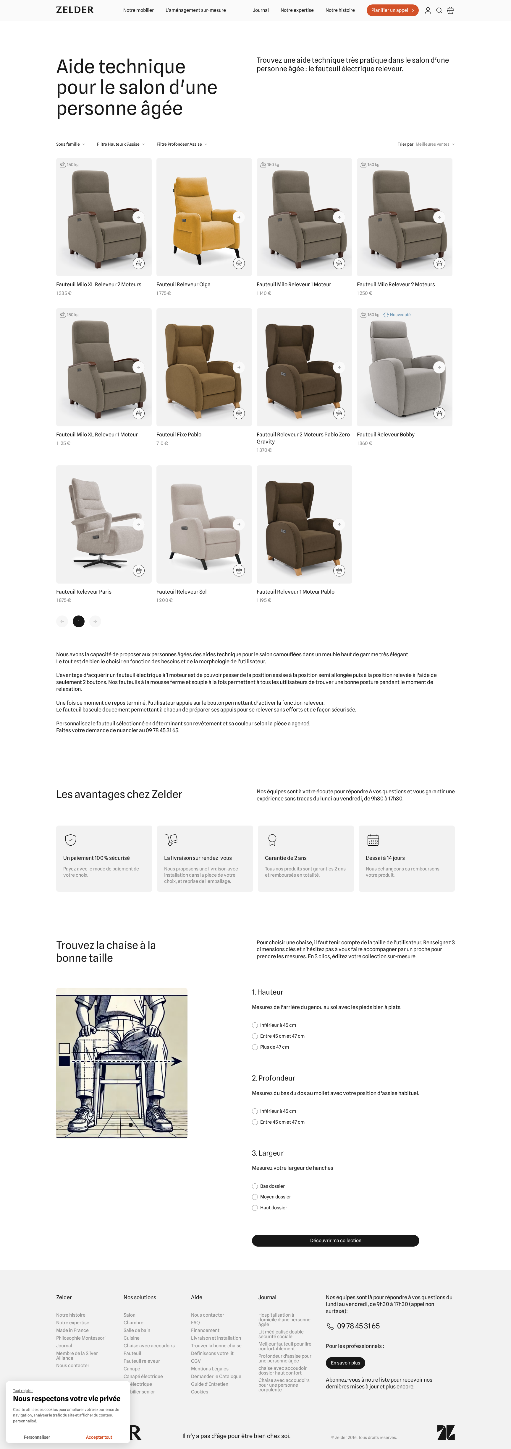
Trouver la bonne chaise (216, 1346)
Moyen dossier (275, 1197)
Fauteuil (132, 1353)
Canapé (132, 1369)
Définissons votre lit (212, 1353)
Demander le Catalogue (216, 1376)
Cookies (199, 1392)
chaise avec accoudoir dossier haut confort (282, 1370)
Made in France (72, 1330)
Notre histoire (340, 10)
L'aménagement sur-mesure (196, 10)
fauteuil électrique (139, 675)
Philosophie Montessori (81, 1338)
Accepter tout (99, 1437)
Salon (129, 1315)
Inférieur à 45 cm (278, 1025)
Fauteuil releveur (142, 1361)
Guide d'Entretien (209, 1384)
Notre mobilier (138, 10)
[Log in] (427, 11)
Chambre (133, 1322)
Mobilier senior (139, 1392)
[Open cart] (450, 10)
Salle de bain (137, 1330)
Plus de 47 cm (274, 1047)
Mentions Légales (210, 1369)
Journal (261, 10)
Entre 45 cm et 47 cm (282, 1036)
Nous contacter (72, 1365)
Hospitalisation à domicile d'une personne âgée (284, 1320)
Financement (205, 1330)
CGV (196, 1361)
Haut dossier (273, 1208)
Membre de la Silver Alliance (77, 1356)
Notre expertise (297, 10)
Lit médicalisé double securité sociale (281, 1334)
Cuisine (132, 1338)
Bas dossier (272, 1186)
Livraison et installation (216, 1338)
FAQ (195, 1322)
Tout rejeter (23, 1390)
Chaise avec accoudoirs (149, 1346)
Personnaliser (37, 1437)
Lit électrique (138, 1384)
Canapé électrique (143, 1376)
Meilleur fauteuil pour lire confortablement (284, 1346)
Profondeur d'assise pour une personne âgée (284, 1358)
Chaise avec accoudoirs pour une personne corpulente (284, 1385)
